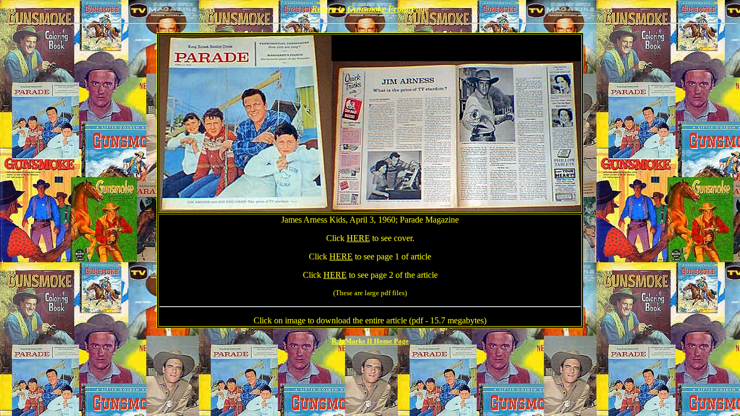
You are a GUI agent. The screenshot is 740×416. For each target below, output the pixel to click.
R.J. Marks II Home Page (370, 341)
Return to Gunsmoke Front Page (370, 9)
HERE (358, 238)
